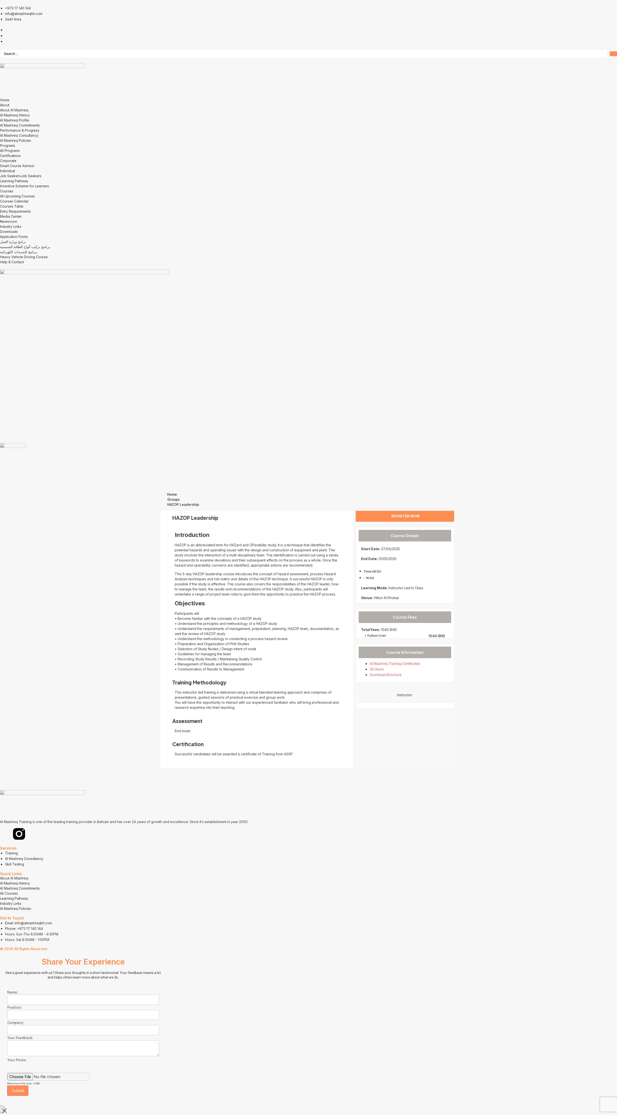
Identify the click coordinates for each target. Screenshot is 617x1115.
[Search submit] (613, 53)
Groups (173, 499)
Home (172, 494)
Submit (17, 1090)
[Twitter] (32, 834)
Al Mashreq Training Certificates (395, 664)
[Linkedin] (6, 834)
